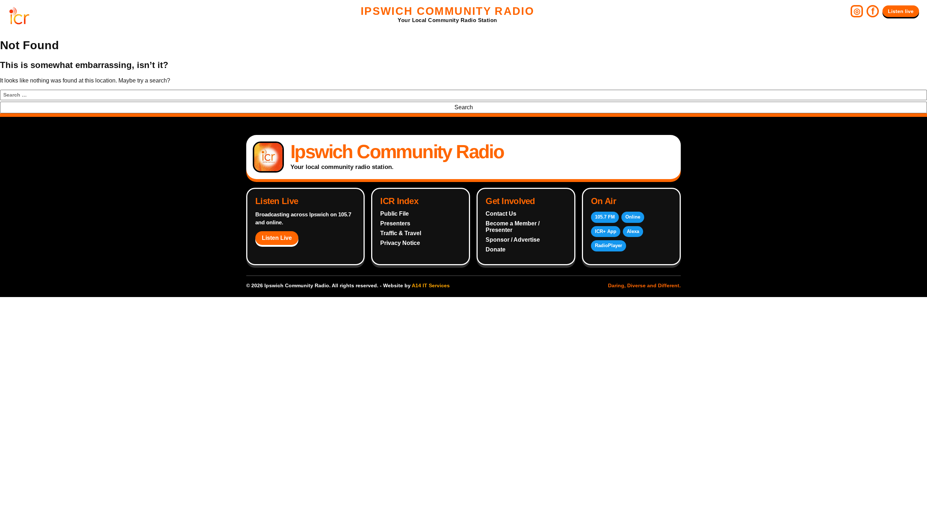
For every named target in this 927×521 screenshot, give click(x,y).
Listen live (901, 11)
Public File (394, 214)
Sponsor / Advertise (513, 240)
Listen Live (277, 238)
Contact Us (501, 214)
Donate (496, 249)
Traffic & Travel (400, 233)
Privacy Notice (400, 243)
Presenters (395, 223)
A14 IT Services (431, 285)
